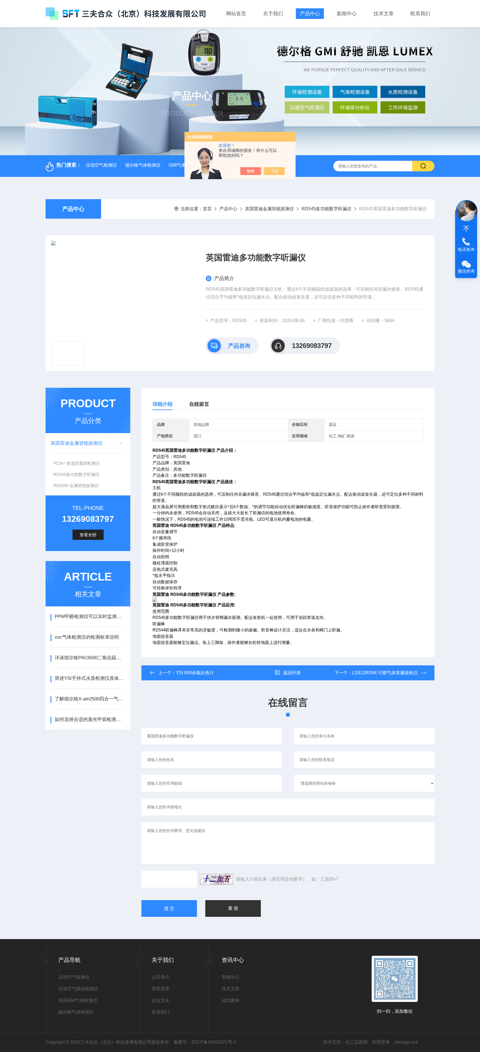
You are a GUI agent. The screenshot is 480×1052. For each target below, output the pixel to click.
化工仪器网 (356, 1042)
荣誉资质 (160, 988)
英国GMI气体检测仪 (78, 1000)
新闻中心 (347, 13)
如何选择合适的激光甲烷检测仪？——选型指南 (90, 719)
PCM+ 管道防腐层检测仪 (76, 463)
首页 (207, 208)
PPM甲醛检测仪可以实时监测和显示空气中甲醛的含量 (90, 616)
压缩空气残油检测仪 (78, 988)
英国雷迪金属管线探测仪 (269, 208)
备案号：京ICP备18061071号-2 (205, 1042)
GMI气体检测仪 (184, 165)
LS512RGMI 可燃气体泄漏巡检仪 (385, 672)
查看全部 (88, 534)
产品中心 (310, 13)
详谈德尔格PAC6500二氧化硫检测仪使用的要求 (90, 657)
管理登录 (381, 1042)
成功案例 (230, 1000)
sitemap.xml (406, 1042)
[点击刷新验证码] (216, 879)
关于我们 (273, 13)
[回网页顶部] (466, 228)
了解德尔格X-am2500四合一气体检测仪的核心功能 (90, 699)
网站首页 (236, 13)
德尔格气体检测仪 (143, 165)
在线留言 (199, 404)
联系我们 (420, 13)
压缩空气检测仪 (101, 165)
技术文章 (384, 13)
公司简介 (160, 977)
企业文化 (160, 1000)
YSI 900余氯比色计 (195, 672)
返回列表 (292, 672)
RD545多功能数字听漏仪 (326, 208)
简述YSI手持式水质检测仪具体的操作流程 (90, 678)
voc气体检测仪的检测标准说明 (87, 637)
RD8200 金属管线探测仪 (76, 485)
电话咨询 (466, 249)
